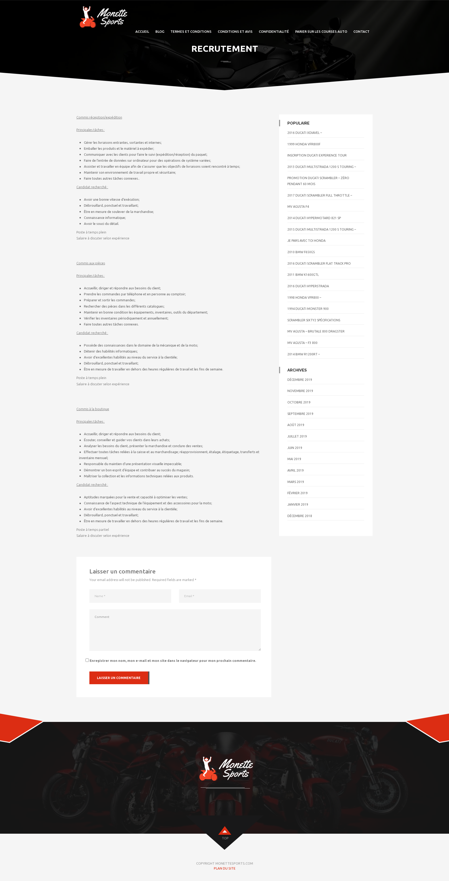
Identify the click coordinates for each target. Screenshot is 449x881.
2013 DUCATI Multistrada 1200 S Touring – (321, 166)
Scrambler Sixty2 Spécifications (313, 320)
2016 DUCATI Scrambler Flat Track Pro (319, 263)
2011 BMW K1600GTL (303, 274)
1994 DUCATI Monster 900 (308, 308)
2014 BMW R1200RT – (303, 354)
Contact (361, 31)
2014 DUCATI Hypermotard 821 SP (314, 218)
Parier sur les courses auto (321, 31)
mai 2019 (294, 459)
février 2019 (297, 493)
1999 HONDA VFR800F (303, 144)
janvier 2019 (297, 504)
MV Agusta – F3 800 (302, 342)
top (225, 838)
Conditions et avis (235, 31)
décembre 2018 (299, 516)
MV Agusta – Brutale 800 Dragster (316, 331)
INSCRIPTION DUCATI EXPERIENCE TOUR (317, 155)
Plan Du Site (224, 868)
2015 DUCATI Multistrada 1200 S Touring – (321, 229)
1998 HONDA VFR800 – (304, 297)
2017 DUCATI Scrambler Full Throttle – (319, 195)
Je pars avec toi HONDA (306, 240)
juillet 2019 (297, 436)
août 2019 (295, 425)
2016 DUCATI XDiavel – (304, 132)
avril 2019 (295, 470)
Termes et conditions (191, 31)
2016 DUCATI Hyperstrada (308, 286)
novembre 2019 (300, 391)
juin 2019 (294, 447)
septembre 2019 (300, 413)
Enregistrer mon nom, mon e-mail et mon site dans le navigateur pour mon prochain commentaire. (173, 660)
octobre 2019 (299, 402)
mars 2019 (295, 482)
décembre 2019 (299, 379)
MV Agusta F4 (298, 206)
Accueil (142, 31)
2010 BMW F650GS (301, 252)
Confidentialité (274, 31)
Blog (159, 31)
